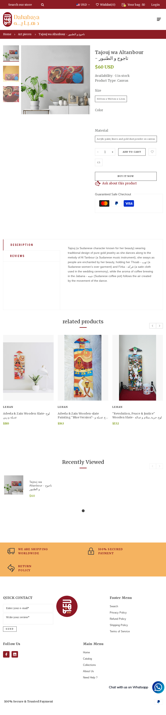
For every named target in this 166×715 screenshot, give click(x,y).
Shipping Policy (119, 625)
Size (98, 90)
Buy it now (126, 176)
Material (101, 130)
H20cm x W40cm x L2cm (111, 98)
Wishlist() (107, 4)
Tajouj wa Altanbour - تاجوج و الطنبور (62, 34)
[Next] (84, 80)
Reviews (17, 256)
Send (10, 629)
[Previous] (27, 80)
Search (114, 606)
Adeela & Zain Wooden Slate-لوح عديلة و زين (26, 415)
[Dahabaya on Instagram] (15, 654)
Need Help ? (90, 677)
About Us (88, 671)
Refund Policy (118, 618)
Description (22, 244)
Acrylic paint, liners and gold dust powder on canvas (126, 139)
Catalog (87, 658)
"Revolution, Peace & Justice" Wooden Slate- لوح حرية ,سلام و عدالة (137, 415)
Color (99, 110)
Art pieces (24, 34)
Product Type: (105, 80)
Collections (89, 664)
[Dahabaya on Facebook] (6, 654)
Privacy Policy (118, 612)
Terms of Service (120, 631)
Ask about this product (119, 183)
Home (7, 34)
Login (155, 4)
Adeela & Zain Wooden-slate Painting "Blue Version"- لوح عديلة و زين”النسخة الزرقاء (83, 415)
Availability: (104, 76)
